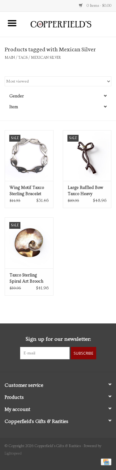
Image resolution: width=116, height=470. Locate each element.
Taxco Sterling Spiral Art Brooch (26, 278)
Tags (23, 58)
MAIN (10, 58)
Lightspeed (13, 453)
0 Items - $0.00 (98, 6)
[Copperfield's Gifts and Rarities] (70, 23)
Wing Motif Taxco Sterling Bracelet (27, 190)
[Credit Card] (105, 461)
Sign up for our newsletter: (58, 339)
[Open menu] (12, 23)
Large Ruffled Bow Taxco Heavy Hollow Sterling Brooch (85, 191)
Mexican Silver (46, 58)
